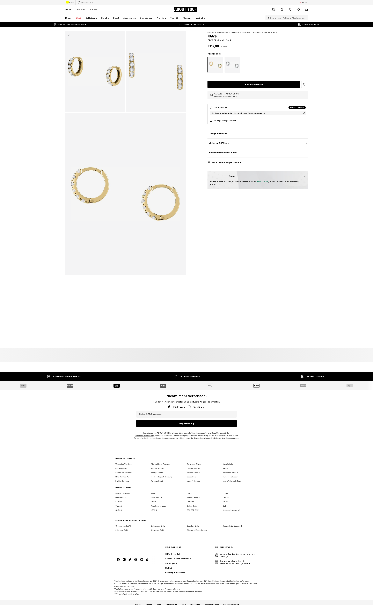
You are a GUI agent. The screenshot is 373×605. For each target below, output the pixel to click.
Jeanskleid (191, 477)
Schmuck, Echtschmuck (232, 526)
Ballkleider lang (122, 481)
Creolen (257, 32)
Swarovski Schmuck (123, 473)
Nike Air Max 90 (122, 477)
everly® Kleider (193, 481)
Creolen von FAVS (123, 526)
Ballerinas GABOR (230, 473)
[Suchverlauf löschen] (306, 18)
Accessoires (222, 32)
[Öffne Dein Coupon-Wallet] (274, 9)
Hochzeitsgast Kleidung (161, 477)
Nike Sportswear (158, 506)
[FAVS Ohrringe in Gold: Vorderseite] (95, 71)
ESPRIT (154, 502)
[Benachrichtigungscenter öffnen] (290, 9)
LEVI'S (154, 510)
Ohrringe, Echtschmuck (197, 530)
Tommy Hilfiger (193, 498)
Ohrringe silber (193, 468)
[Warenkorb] (306, 9)
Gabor (225, 506)
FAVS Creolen (270, 32)
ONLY (189, 493)
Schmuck (235, 32)
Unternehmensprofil (231, 510)
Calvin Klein (192, 506)
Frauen (68, 9)
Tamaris (119, 506)
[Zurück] (69, 35)
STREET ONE (193, 510)
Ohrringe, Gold (157, 530)
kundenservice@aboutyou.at (165, 438)
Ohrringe (246, 32)
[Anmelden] (282, 9)
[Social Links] (118, 559)
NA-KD (225, 502)
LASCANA (191, 502)
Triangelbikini (157, 481)
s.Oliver (118, 502)
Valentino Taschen (123, 464)
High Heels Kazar (230, 477)
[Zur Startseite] (131, 548)
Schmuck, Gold (121, 530)
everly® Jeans (157, 473)
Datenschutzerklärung (144, 436)
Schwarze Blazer (194, 464)
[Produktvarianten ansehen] (215, 65)
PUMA (225, 493)
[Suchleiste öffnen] (267, 17)
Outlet (71, 2)
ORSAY (226, 498)
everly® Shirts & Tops (232, 481)
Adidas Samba (157, 468)
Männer (81, 9)
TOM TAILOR (156, 498)
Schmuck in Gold (158, 526)
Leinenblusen (121, 468)
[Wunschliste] (298, 9)
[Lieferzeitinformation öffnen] (304, 113)
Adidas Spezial (193, 473)
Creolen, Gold (193, 526)
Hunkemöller (120, 498)
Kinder (93, 9)
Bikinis (225, 468)
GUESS (118, 510)
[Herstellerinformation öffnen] (238, 94)
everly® (154, 493)
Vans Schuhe (228, 464)
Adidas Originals (122, 493)
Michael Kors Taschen (160, 464)
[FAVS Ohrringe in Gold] (156, 71)
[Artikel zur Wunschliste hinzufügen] (304, 84)
